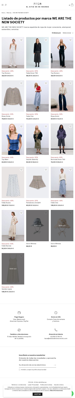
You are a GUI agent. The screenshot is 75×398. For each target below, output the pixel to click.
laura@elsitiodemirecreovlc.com (55, 338)
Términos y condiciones (19, 384)
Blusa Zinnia (6, 116)
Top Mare (5, 159)
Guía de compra (58, 384)
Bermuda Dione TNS (58, 159)
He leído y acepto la (33, 369)
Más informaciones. (56, 390)
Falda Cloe (29, 116)
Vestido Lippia (7, 289)
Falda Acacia (6, 202)
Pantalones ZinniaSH (33, 202)
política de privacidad (39, 369)
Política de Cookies (46, 384)
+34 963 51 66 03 (56, 336)
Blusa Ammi (55, 116)
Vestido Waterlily (32, 159)
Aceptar (37, 394)
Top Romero (6, 73)
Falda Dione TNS (32, 73)
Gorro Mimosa (31, 243)
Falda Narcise (6, 246)
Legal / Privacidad (33, 384)
